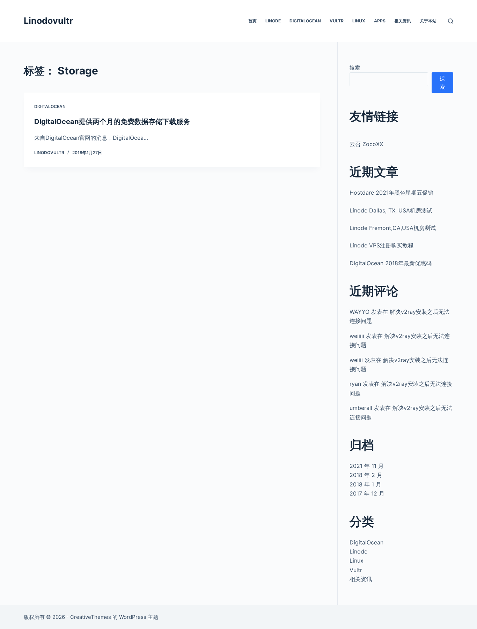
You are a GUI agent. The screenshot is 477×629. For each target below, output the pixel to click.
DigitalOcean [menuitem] (305, 20)
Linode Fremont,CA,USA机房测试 (393, 227)
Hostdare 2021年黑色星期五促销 (391, 192)
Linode (358, 551)
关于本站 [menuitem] (428, 20)
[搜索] (450, 21)
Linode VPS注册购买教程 (381, 245)
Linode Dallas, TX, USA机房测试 (391, 210)
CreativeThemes (90, 617)
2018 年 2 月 (366, 474)
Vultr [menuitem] (337, 20)
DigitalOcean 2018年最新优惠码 (391, 263)
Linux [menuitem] (358, 20)
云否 (355, 143)
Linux (357, 560)
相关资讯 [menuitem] (402, 20)
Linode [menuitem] (273, 20)
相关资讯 (361, 579)
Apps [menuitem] (380, 20)
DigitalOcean (50, 106)
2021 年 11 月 (367, 465)
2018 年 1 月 (365, 484)
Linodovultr (48, 20)
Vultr (356, 569)
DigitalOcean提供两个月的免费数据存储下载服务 (112, 121)
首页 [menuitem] (252, 20)
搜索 (355, 67)
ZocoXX (372, 143)
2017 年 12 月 (367, 493)
